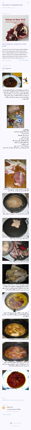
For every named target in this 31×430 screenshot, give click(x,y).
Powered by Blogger (16, 423)
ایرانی (13, 400)
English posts (6, 7)
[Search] (28, 2)
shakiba (8, 407)
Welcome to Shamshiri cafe (12, 5)
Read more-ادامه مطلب (24, 60)
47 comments (9, 60)
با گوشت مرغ (21, 400)
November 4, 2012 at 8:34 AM (13, 411)
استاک (18, 146)
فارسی (13, 7)
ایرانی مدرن (16, 400)
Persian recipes (8, 400)
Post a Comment (6, 414)
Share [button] (3, 60)
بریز (14, 284)
